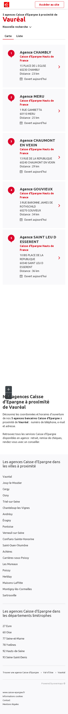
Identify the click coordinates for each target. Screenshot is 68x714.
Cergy (6, 489)
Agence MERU (32, 96)
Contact (6, 700)
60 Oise (7, 632)
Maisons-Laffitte (13, 582)
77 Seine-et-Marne (13, 638)
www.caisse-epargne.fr (14, 692)
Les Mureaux (10, 564)
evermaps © (59, 683)
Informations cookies (13, 696)
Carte (8, 36)
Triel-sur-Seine (11, 501)
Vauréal (7, 476)
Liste (19, 36)
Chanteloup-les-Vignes (16, 507)
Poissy (6, 570)
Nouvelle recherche (15, 26)
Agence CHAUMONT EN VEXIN (37, 142)
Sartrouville (9, 595)
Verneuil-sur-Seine (13, 532)
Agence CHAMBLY (35, 52)
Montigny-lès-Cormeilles (17, 589)
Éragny (7, 520)
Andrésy (8, 514)
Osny (6, 495)
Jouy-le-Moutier (12, 482)
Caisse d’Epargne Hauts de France (37, 58)
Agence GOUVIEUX (36, 189)
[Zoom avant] (8, 389)
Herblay (7, 576)
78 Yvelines (9, 644)
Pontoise (8, 526)
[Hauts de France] (6, 4)
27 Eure (7, 626)
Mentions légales (11, 704)
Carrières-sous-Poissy (16, 557)
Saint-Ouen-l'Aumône (15, 545)
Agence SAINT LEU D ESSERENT (38, 239)
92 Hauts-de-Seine (14, 651)
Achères (7, 551)
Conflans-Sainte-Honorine (18, 539)
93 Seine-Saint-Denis (15, 657)
